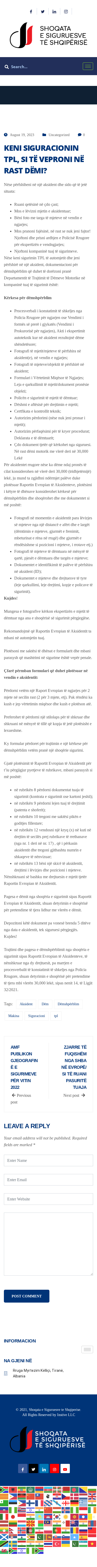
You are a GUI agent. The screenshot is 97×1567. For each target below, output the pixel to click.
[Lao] (83, 1516)
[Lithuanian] (13, 1523)
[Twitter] (43, 11)
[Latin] (92, 1516)
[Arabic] (30, 1489)
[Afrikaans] (4, 1489)
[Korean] (57, 1516)
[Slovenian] (66, 1537)
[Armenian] (39, 1489)
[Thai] (48, 1543)
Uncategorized (59, 135)
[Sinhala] (48, 1537)
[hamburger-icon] (88, 66)
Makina (13, 1016)
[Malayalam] (57, 1523)
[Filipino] (22, 1503)
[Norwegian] (22, 1530)
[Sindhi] (39, 1537)
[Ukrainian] (66, 1543)
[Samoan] (92, 1530)
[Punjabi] (66, 1530)
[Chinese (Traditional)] (39, 1496)
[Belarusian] (66, 1489)
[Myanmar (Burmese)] (4, 1530)
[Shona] (30, 1537)
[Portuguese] (57, 1530)
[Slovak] (57, 1537)
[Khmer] (48, 1516)
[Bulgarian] (92, 1489)
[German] (74, 1503)
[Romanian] (74, 1530)
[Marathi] (83, 1523)
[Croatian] (57, 1496)
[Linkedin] (54, 11)
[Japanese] (13, 1516)
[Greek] (83, 1503)
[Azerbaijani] (48, 1489)
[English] (92, 1496)
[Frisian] (48, 1503)
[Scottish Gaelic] (4, 1537)
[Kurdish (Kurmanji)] (66, 1516)
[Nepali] (13, 1530)
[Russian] (83, 1530)
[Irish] (92, 1509)
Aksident (26, 1004)
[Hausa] (13, 1509)
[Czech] (66, 1496)
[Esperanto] (4, 1503)
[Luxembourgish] (22, 1523)
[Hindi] (39, 1509)
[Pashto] (30, 1530)
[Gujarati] (92, 1503)
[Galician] (57, 1503)
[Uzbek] (83, 1543)
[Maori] (74, 1523)
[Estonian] (13, 1503)
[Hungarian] (57, 1509)
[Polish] (48, 1530)
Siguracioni (36, 1016)
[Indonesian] (83, 1509)
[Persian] (39, 1530)
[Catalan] (4, 1496)
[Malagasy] (39, 1523)
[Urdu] (74, 1543)
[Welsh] (4, 1550)
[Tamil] (30, 1543)
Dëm (45, 1004)
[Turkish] (57, 1543)
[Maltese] (66, 1523)
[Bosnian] (83, 1489)
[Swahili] (4, 1543)
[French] (39, 1503)
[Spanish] (83, 1537)
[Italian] (4, 1516)
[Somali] (74, 1537)
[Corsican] (48, 1496)
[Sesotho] (22, 1537)
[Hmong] (48, 1509)
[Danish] (74, 1496)
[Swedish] (13, 1543)
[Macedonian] (30, 1523)
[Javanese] (22, 1516)
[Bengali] (74, 1489)
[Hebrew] (30, 1509)
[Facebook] (31, 11)
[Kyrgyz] (74, 1516)
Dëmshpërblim (68, 1004)
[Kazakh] (39, 1516)
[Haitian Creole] (4, 1509)
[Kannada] (30, 1516)
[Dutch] (83, 1496)
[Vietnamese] (92, 1543)
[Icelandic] (66, 1509)
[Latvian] (4, 1523)
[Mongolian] (92, 1523)
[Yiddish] (22, 1550)
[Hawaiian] (22, 1509)
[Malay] (48, 1523)
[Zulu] (39, 1550)
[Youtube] (65, 1468)
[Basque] (57, 1489)
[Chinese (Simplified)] (30, 1496)
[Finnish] (30, 1503)
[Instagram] (66, 11)
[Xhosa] (13, 1550)
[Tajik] (22, 1543)
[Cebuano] (13, 1496)
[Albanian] (13, 1489)
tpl (56, 1016)
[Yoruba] (30, 1550)
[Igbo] (74, 1509)
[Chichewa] (22, 1496)
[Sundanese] (92, 1537)
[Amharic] (22, 1489)
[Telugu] (39, 1543)
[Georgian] (66, 1503)
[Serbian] (13, 1537)
